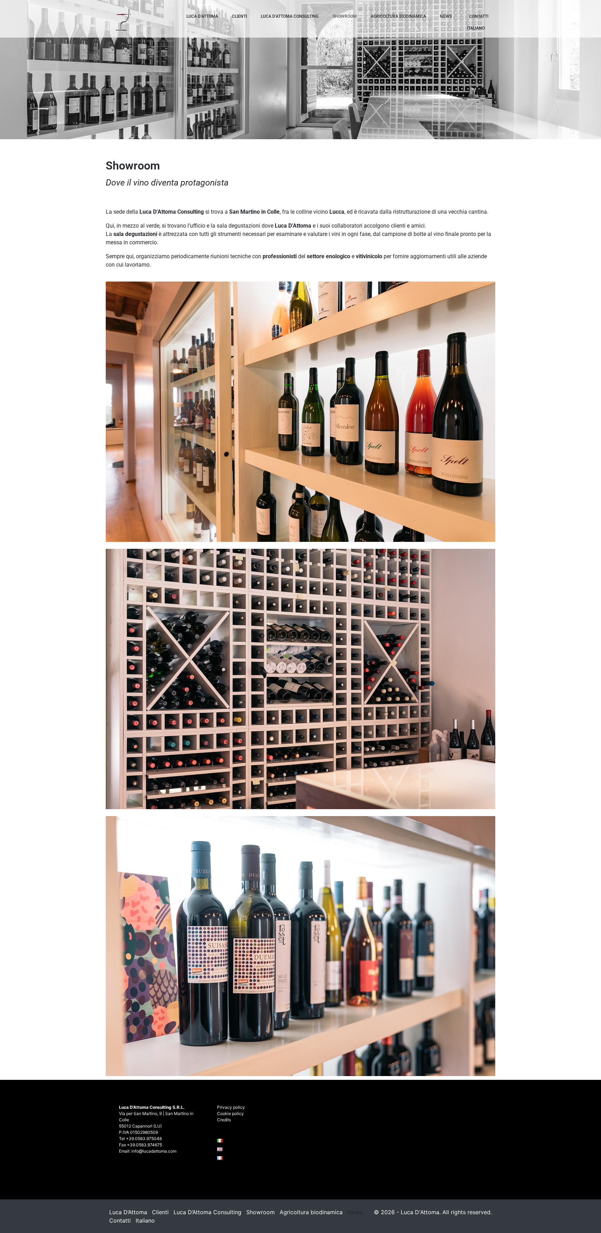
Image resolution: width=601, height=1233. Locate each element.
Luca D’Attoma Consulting (290, 16)
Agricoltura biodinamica (398, 16)
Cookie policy (230, 1113)
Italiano (476, 28)
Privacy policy (231, 1107)
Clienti (239, 16)
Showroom (344, 16)
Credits (224, 1119)
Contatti (478, 16)
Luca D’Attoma (202, 16)
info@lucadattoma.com (153, 1151)
